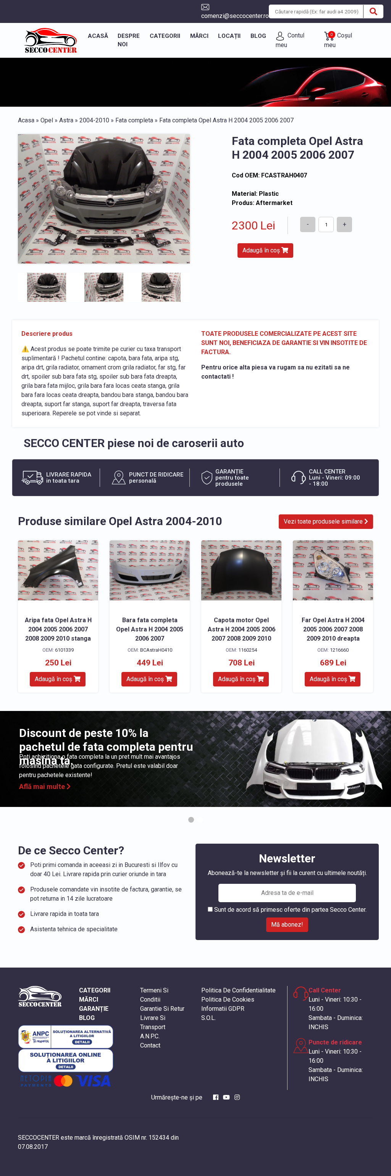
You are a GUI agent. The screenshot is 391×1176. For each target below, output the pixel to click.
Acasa (26, 120)
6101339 (64, 650)
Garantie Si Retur (162, 1008)
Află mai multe (42, 786)
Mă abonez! (287, 924)
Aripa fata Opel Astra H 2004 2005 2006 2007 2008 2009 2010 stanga (58, 629)
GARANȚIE (93, 1008)
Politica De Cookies (227, 999)
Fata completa (134, 120)
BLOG (87, 1017)
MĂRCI (88, 999)
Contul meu (290, 40)
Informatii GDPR (222, 1008)
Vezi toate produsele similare (324, 521)
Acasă (98, 36)
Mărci (199, 36)
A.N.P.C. (150, 1036)
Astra (66, 120)
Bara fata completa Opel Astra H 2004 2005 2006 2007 (149, 629)
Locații (229, 36)
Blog (258, 36)
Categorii (165, 36)
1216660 (339, 650)
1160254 (247, 650)
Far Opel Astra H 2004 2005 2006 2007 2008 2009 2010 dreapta (333, 629)
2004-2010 (94, 120)
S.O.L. (208, 1017)
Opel (46, 120)
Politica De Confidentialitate (238, 990)
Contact (150, 1045)
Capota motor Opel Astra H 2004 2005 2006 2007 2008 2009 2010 (241, 629)
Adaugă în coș (261, 250)
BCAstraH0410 (156, 650)
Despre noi (129, 40)
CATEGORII (94, 990)
